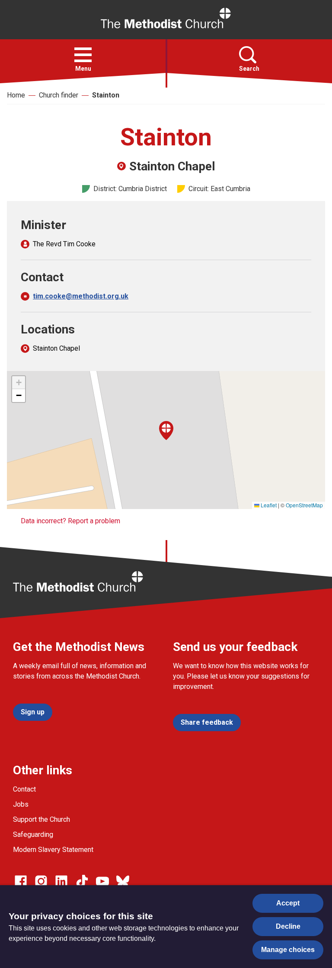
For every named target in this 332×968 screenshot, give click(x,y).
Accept (288, 903)
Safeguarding (33, 834)
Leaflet (268, 505)
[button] (83, 54)
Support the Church (41, 819)
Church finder (58, 95)
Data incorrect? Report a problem (70, 521)
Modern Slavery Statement (53, 849)
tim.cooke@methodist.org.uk (80, 296)
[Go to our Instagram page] (41, 881)
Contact (24, 789)
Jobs (21, 804)
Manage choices (288, 949)
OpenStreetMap (304, 505)
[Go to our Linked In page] (61, 881)
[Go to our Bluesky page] (123, 881)
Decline (288, 926)
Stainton (105, 95)
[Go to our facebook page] (21, 881)
